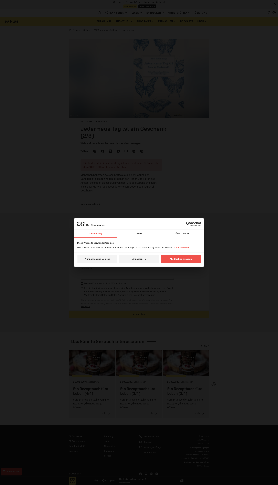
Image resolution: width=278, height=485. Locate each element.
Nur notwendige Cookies (97, 259)
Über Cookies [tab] (182, 233)
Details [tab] (139, 233)
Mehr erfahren (181, 247)
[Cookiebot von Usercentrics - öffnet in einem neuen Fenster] (188, 224)
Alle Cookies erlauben (181, 259)
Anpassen (137, 259)
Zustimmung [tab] (95, 233)
